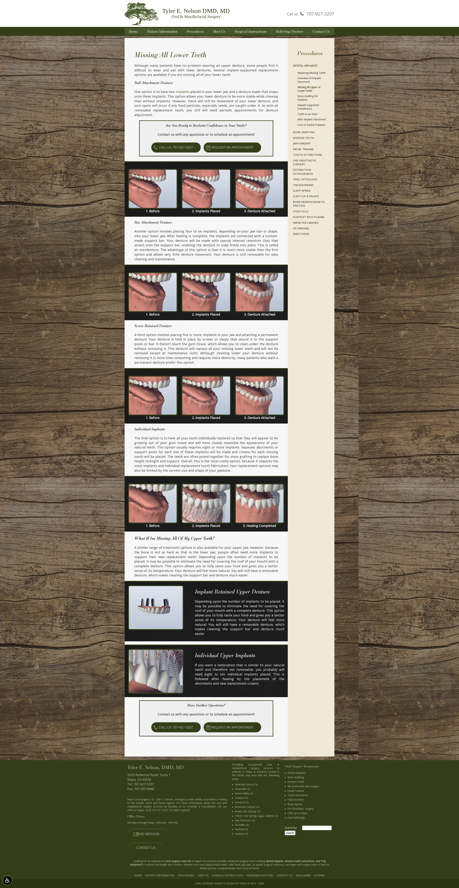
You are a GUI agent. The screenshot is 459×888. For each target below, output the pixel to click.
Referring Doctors (289, 31)
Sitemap (319, 875)
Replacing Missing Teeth (311, 72)
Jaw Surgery (302, 143)
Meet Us (219, 31)
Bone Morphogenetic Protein (309, 203)
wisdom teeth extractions (299, 861)
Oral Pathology (305, 179)
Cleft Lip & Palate (306, 196)
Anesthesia (301, 234)
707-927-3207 (144, 784)
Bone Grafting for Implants (307, 97)
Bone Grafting (304, 132)
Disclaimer (303, 875)
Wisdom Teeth (303, 138)
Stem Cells (300, 211)
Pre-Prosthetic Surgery (304, 162)
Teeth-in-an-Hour (307, 114)
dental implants (274, 861)
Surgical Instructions (250, 31)
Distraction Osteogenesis (303, 171)
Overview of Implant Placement (309, 79)
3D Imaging (301, 228)
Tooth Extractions (307, 154)
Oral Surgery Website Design (215, 883)
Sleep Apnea (301, 190)
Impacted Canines (305, 222)
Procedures (195, 31)
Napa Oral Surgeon (138, 799)
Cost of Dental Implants (311, 124)
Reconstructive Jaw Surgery (303, 786)
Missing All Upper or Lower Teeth (309, 88)
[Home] (142, 13)
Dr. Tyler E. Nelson (162, 799)
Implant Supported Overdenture (308, 106)
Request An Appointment (232, 147)
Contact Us (321, 31)
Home (133, 31)
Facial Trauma (303, 149)
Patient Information (162, 31)
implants (183, 92)
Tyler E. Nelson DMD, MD (196, 13)
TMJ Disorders (303, 185)
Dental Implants (305, 65)
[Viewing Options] (7, 880)
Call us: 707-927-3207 (176, 147)
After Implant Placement (311, 119)
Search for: (291, 828)
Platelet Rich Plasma (308, 217)
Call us (310, 14)
